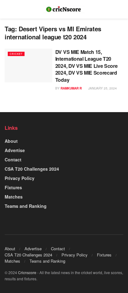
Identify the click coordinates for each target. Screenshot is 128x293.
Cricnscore (27, 272)
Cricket (16, 53)
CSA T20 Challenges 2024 (32, 169)
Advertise (15, 150)
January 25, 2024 (102, 88)
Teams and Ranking (26, 206)
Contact (13, 159)
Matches (14, 197)
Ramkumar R (71, 88)
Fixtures (13, 187)
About (11, 141)
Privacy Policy (19, 178)
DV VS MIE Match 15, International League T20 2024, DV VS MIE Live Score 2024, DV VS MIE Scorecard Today (86, 65)
